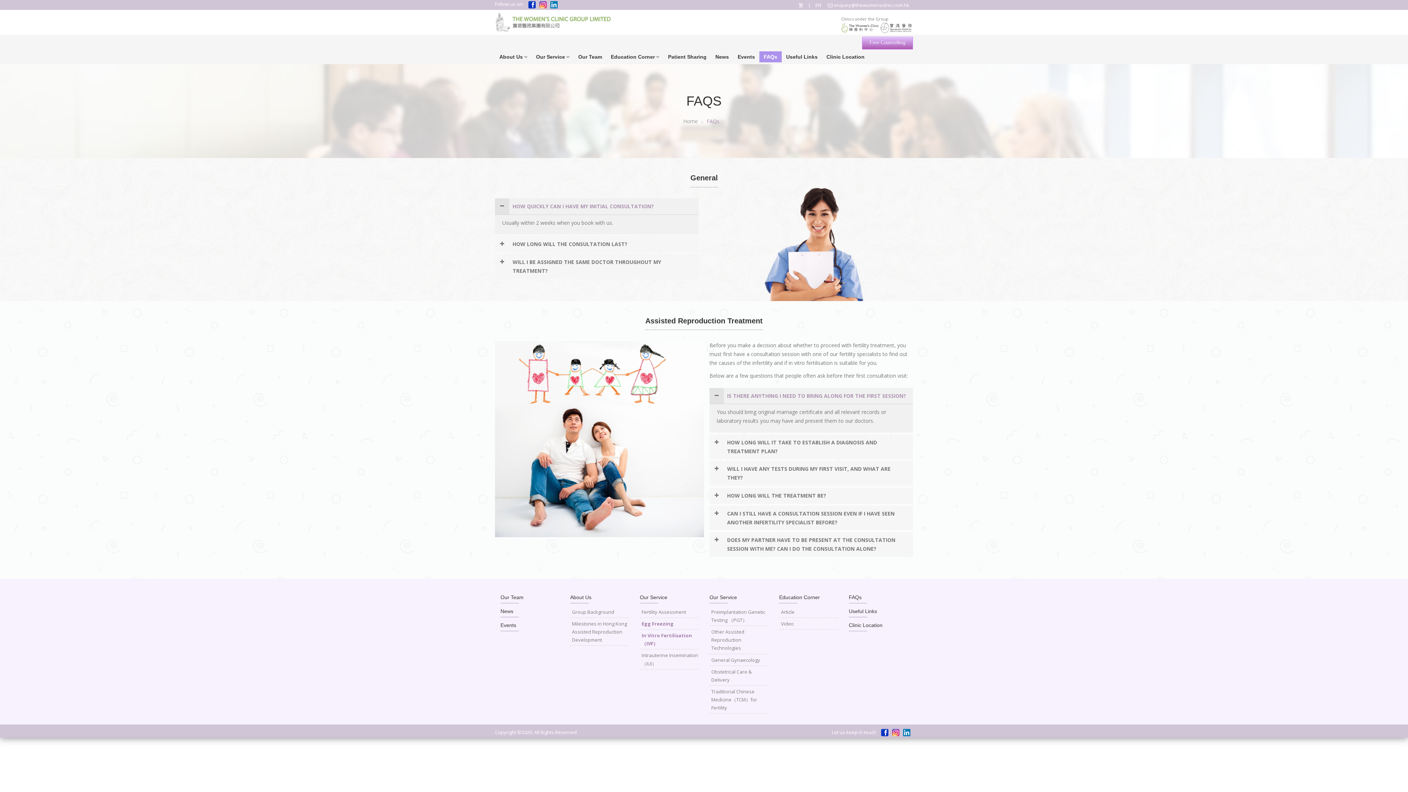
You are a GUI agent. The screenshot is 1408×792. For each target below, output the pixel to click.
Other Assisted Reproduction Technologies (727, 639)
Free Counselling (887, 42)
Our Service (550, 57)
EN (818, 5)
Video (787, 623)
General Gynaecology (735, 660)
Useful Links (802, 57)
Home (690, 121)
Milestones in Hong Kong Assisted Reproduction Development (599, 631)
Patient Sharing (687, 57)
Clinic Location (845, 57)
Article (788, 612)
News (722, 57)
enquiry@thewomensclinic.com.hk (871, 5)
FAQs (770, 57)
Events (746, 57)
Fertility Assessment (664, 612)
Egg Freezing (658, 623)
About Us (511, 57)
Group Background (593, 612)
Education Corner (633, 57)
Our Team (590, 57)
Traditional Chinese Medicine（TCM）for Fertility (734, 699)
